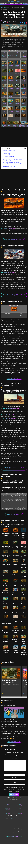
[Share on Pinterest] (26, 23)
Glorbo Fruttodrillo (17, 80)
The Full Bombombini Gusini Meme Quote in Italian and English (14, 164)
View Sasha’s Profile (14, 741)
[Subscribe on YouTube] (3, 22)
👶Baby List (23, 53)
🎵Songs (17, 53)
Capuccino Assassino (11, 80)
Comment (14, 758)
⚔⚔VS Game (17, 55)
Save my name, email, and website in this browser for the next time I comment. (14, 789)
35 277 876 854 (15, 799)
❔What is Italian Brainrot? (4, 56)
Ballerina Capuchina (17, 73)
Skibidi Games (13, 818)
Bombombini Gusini (23, 73)
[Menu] (26, 1)
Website (14, 782)
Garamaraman (4, 118)
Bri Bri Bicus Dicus (19, 126)
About (8, 804)
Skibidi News (10, 3)
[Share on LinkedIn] (24, 23)
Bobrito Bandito (10, 96)
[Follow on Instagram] (7, 22)
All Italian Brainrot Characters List (14, 239)
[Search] (3, 1)
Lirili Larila (23, 65)
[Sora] (8, 816)
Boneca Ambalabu (17, 89)
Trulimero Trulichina (4, 96)
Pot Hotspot (17, 118)
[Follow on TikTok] (1, 22)
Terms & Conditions (7, 808)
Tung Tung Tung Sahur (17, 66)
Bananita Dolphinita (11, 103)
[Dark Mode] (1, 1)
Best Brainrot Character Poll (9, 166)
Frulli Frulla (11, 88)
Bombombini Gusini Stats (8, 156)
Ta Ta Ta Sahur (23, 88)
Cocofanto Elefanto (17, 103)
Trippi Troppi (11, 65)
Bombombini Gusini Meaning (9, 154)
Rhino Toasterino (17, 111)
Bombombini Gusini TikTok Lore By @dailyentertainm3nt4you (14, 468)
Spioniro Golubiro (23, 103)
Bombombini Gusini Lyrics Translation (11, 162)
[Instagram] (19, 816)
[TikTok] (14, 816)
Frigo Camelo (4, 88)
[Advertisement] (14, 137)
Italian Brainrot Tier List (14, 378)
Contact (8, 812)
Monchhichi (20, 812)
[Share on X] (22, 23)
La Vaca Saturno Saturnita (23, 81)
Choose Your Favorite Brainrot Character (13, 167)
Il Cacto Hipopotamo (11, 111)
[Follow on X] (5, 22)
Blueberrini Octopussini (24, 96)
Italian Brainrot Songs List (14, 514)
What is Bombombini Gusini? (9, 150)
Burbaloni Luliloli (4, 111)
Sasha (5, 21)
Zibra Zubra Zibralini (24, 111)
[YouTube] (11, 816)
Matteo (9, 125)
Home (2, 7)
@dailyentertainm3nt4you (11, 408)
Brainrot (20, 808)
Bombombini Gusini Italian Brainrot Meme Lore (13, 158)
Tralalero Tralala (4, 65)
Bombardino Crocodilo (4, 73)
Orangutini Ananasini (14, 126)
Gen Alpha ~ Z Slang (20, 805)
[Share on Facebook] (21, 23)
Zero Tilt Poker (18, 818)
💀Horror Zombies (10, 55)
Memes (20, 804)
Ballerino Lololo (10, 118)
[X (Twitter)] (16, 816)
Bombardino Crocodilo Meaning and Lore (14, 295)
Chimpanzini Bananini (4, 80)
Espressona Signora (24, 118)
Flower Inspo (24, 818)
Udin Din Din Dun (4, 126)
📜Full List (4, 53)
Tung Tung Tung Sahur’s (8, 418)
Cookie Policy (8, 809)
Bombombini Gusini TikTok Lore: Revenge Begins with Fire (13, 160)
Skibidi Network (8, 813)
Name (14, 773)
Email (14, 777)
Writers (8, 805)
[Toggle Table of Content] (24, 148)
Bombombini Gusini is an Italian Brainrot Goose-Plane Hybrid (14, 152)
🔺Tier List (10, 53)
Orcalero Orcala (23, 126)
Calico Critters (20, 813)
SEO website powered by (12, 836)
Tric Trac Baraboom (4, 103)
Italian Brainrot (7, 7)
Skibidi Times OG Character (23, 56)
